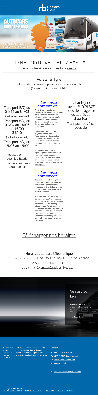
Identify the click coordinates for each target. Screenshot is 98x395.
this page (39, 220)
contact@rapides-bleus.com (57, 267)
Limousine (61, 391)
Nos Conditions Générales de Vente (67, 371)
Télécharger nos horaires (49, 235)
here (44, 206)
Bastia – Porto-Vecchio (13, 391)
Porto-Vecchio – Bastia (33, 391)
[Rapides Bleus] (49, 7)
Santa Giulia (49, 391)
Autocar (70, 391)
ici (46, 160)
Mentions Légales (61, 363)
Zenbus (71, 68)
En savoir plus (79, 317)
